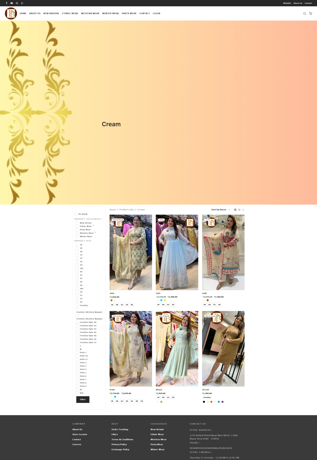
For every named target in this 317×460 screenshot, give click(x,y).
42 (81, 275)
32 (81, 255)
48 (81, 285)
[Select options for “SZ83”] (177, 284)
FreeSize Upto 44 (88, 329)
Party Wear (129, 13)
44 (81, 278)
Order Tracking (120, 429)
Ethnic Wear (70, 13)
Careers (76, 444)
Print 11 (84, 359)
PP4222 (159, 390)
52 (81, 295)
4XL (82, 288)
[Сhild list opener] (93, 226)
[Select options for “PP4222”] (177, 381)
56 (81, 302)
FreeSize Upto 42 (88, 325)
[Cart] (310, 13)
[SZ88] (223, 252)
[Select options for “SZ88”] (223, 284)
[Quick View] (136, 284)
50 (81, 292)
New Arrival (51, 13)
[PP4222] (177, 349)
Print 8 (83, 383)
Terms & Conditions (122, 439)
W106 (112, 390)
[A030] (131, 252)
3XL (82, 268)
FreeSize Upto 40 (88, 322)
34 (81, 258)
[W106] (131, 349)
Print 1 (83, 352)
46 (81, 282)
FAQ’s (115, 434)
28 (81, 248)
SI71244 (205, 390)
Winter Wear (110, 13)
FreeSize (84, 305)
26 (81, 245)
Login (156, 13)
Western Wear (90, 13)
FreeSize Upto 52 (88, 342)
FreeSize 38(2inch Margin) (89, 312)
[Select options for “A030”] (131, 284)
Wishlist (287, 3)
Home (23, 13)
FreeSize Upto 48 (88, 336)
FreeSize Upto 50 (88, 339)
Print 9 (83, 386)
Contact (308, 3)
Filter (83, 399)
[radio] (111, 300)
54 (81, 299)
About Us (297, 3)
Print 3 (83, 366)
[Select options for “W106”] (131, 381)
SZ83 (158, 293)
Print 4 (83, 369)
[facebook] (6, 3)
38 (81, 265)
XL (81, 389)
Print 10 (84, 356)
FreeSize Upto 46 (88, 332)
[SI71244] (223, 349)
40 (81, 272)
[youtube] (12, 3)
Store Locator (79, 434)
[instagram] (17, 3)
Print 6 (83, 376)
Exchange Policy (120, 449)
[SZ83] (177, 252)
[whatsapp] (22, 3)
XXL (82, 393)
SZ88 (204, 293)
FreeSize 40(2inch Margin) (89, 319)
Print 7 (83, 379)
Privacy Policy (119, 444)
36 (81, 261)
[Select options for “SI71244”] (223, 381)
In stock (82, 214)
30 (81, 251)
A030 (112, 293)
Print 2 (83, 362)
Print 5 (83, 373)
